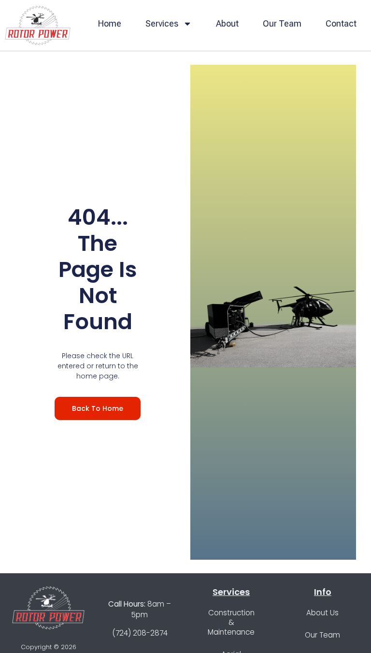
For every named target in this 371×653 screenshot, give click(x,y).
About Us (322, 613)
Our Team (282, 23)
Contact (341, 23)
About (227, 23)
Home (109, 23)
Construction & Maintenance (231, 622)
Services (161, 23)
